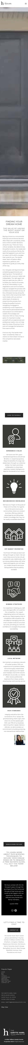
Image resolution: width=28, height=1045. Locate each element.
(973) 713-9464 (10, 999)
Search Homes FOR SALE (14, 844)
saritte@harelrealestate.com (16, 1002)
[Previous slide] (12, 910)
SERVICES (4, 978)
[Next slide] (15, 910)
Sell (2, 974)
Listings (4, 975)
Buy (2, 973)
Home (3, 972)
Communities (5, 977)
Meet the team (6, 981)
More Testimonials (14, 415)
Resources (5, 979)
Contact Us (14, 930)
